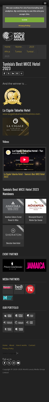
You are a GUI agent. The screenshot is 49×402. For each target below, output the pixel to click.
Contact (32, 345)
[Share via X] (8, 73)
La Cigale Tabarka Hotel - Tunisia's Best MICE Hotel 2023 (24, 175)
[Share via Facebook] (4, 73)
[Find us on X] (9, 363)
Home (7, 46)
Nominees (20, 46)
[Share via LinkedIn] (13, 73)
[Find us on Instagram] (14, 363)
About (11, 345)
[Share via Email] (17, 73)
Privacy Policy (24, 25)
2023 (31, 46)
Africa (7, 51)
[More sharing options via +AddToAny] (21, 73)
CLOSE (24, 20)
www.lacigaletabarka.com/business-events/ (22, 113)
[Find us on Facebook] (5, 363)
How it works (21, 345)
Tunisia (18, 51)
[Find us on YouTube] (18, 363)
